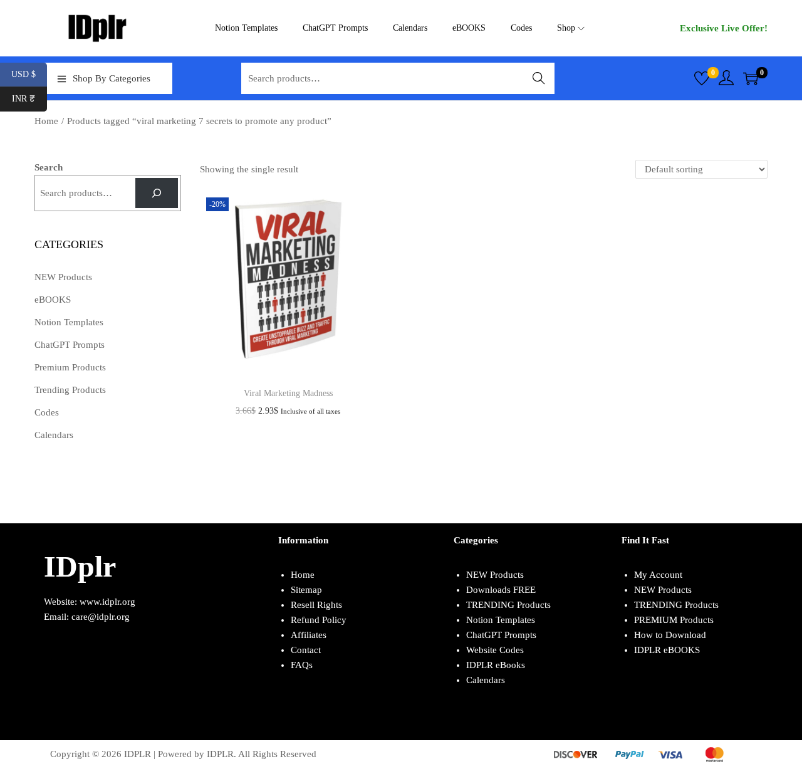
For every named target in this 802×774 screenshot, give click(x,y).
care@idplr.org (100, 617)
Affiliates (308, 635)
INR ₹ (29, 98)
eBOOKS (52, 300)
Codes (46, 412)
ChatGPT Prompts (69, 345)
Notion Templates (68, 322)
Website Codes (495, 650)
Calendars (53, 435)
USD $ (29, 74)
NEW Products (63, 277)
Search (539, 78)
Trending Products (70, 390)
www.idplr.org (107, 602)
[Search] (156, 193)
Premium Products (70, 367)
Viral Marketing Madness (288, 393)
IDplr (80, 566)
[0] (701, 78)
